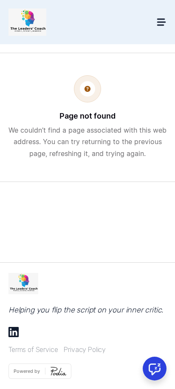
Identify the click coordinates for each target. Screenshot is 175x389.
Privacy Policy (85, 350)
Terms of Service (33, 350)
